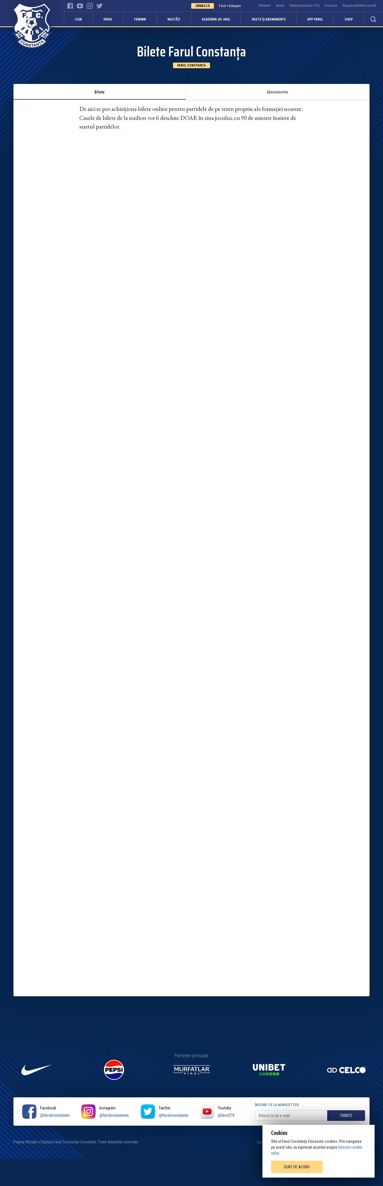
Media (280, 6)
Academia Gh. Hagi (216, 19)
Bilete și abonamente (269, 19)
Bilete (99, 92)
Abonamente (277, 92)
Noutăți (173, 19)
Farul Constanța (191, 65)
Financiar (331, 6)
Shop (349, 19)
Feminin (140, 19)
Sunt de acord (297, 1167)
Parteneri (265, 6)
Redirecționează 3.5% (305, 6)
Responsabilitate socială (359, 6)
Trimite (346, 1115)
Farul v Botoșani (230, 6)
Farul (107, 19)
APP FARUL (315, 19)
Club (78, 19)
